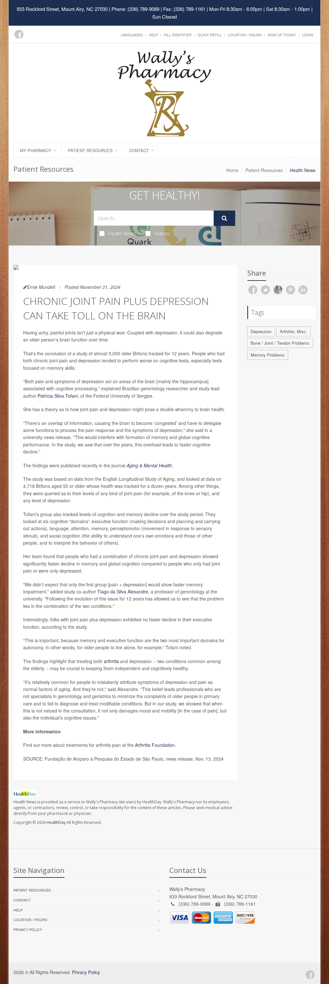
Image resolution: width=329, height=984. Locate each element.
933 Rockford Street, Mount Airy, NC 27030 (62, 8)
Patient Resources (90, 150)
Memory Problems (268, 355)
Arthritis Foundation (155, 745)
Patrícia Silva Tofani (58, 396)
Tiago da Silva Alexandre (122, 591)
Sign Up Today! (282, 34)
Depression (261, 331)
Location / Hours (245, 34)
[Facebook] (18, 34)
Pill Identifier (177, 34)
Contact (139, 150)
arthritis (111, 661)
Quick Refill (210, 34)
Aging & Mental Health (149, 465)
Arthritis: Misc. (293, 331)
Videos (161, 233)
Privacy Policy (27, 929)
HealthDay (56, 822)
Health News (122, 233)
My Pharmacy (35, 150)
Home (232, 170)
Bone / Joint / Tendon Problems (280, 343)
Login (307, 34)
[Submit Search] (224, 218)
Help (153, 34)
